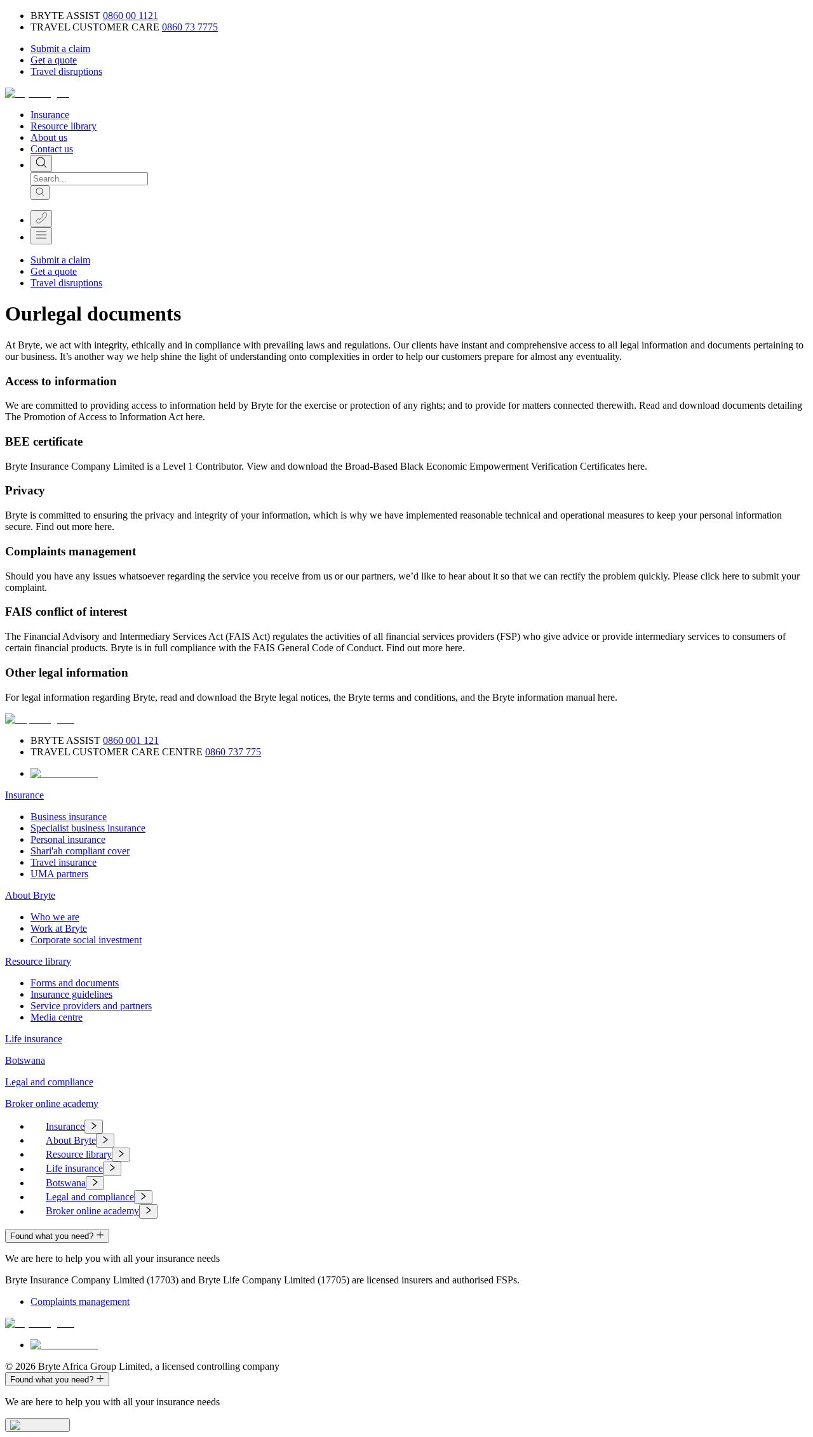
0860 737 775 (233, 751)
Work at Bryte (58, 928)
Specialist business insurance (87, 828)
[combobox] (89, 178)
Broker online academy (51, 1103)
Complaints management (80, 1301)
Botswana (25, 1060)
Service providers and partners (91, 1005)
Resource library (63, 126)
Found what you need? (51, 1236)
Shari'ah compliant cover (80, 850)
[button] (60, 48)
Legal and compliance (49, 1081)
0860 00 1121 (130, 15)
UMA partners (59, 873)
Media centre (56, 1017)
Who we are (54, 916)
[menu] (406, 1169)
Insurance (49, 114)
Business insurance (68, 816)
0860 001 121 (131, 740)
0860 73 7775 (190, 27)
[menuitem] (419, 1127)
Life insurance (33, 1038)
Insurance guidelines (71, 994)
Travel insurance (63, 862)
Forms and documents (74, 982)
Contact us (51, 148)
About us (48, 137)
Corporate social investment (86, 939)
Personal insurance (67, 839)
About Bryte (30, 895)
